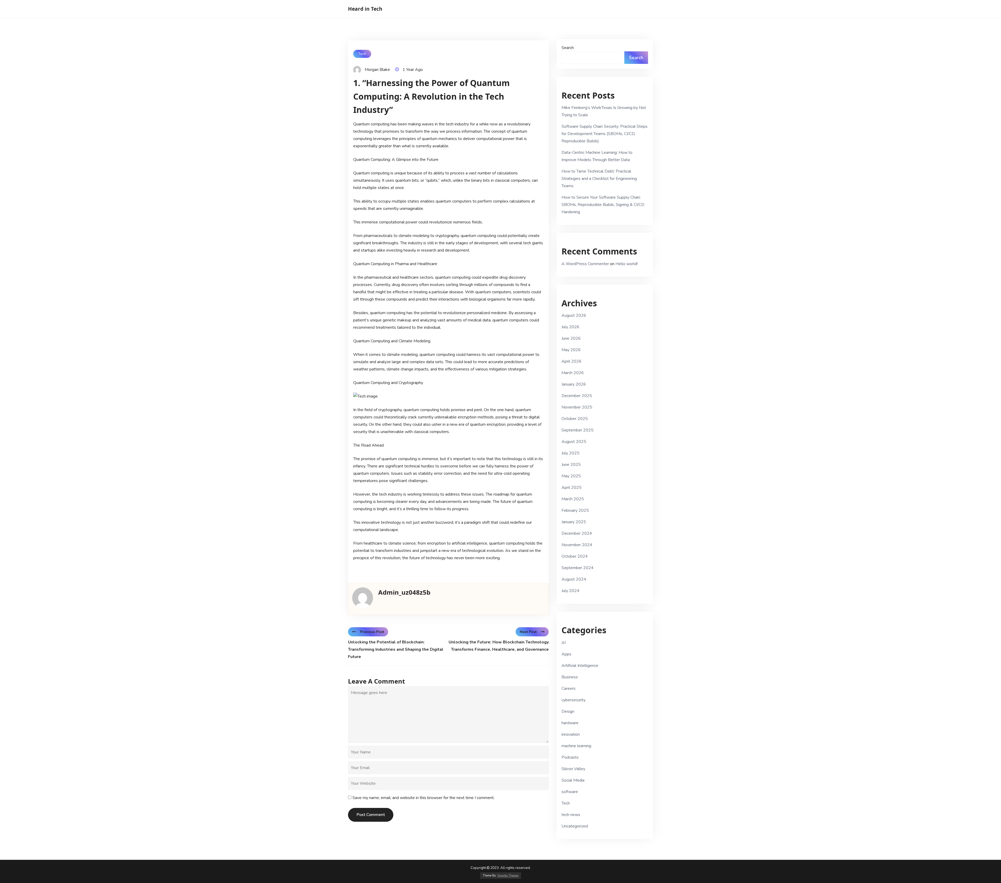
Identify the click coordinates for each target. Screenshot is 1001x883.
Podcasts (570, 757)
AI (563, 642)
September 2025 (577, 430)
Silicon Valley (573, 769)
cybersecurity (573, 700)
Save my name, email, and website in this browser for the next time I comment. (423, 798)
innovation (570, 734)
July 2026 (570, 327)
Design (567, 711)
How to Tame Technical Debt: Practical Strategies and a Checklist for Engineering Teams (599, 178)
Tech (362, 53)
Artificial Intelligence (579, 665)
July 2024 (570, 591)
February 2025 (575, 510)
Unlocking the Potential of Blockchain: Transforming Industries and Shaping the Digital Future (395, 649)
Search (567, 48)
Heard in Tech (365, 8)
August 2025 (573, 441)
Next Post (528, 631)
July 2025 (570, 453)
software (569, 792)
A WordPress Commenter (585, 264)
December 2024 (576, 533)
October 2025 (574, 419)
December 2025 (576, 396)
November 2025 (576, 407)
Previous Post (372, 631)
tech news (570, 815)
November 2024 (576, 545)
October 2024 (574, 556)
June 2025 (571, 464)
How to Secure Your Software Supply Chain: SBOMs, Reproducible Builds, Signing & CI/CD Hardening (602, 204)
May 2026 (571, 350)
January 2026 (573, 384)
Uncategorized (574, 826)
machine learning (576, 746)
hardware (569, 723)
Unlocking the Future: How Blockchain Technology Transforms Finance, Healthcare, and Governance (499, 645)
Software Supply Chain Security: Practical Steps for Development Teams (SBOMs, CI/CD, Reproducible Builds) (604, 134)
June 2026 (571, 338)
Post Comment (371, 815)
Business (569, 677)
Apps (566, 654)
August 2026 (573, 315)
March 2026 (572, 373)
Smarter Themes (507, 876)
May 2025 (571, 476)
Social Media (572, 780)
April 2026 (571, 361)
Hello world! (626, 264)
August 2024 (573, 579)
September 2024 (577, 568)
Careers (568, 688)
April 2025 (571, 487)
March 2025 (572, 499)
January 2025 (573, 522)
